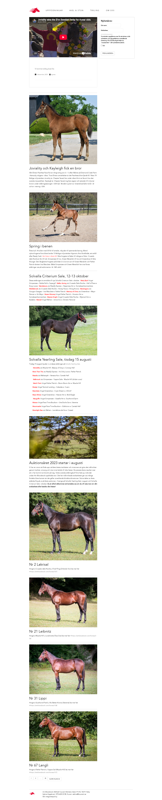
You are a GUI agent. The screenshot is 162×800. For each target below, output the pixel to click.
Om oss (110, 10)
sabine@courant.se (79, 794)
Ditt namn (104, 25)
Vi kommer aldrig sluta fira (44, 69)
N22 (63, 262)
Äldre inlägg (54, 779)
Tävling (94, 10)
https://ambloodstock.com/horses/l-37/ (43, 772)
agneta (53, 74)
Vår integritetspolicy (50, 797)
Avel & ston (76, 10)
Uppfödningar (54, 10)
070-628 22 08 (61, 794)
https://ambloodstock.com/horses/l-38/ (43, 705)
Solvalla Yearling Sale (73, 364)
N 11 (67, 173)
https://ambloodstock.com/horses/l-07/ (43, 572)
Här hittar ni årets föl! (49, 256)
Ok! (103, 45)
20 (45, 778)
